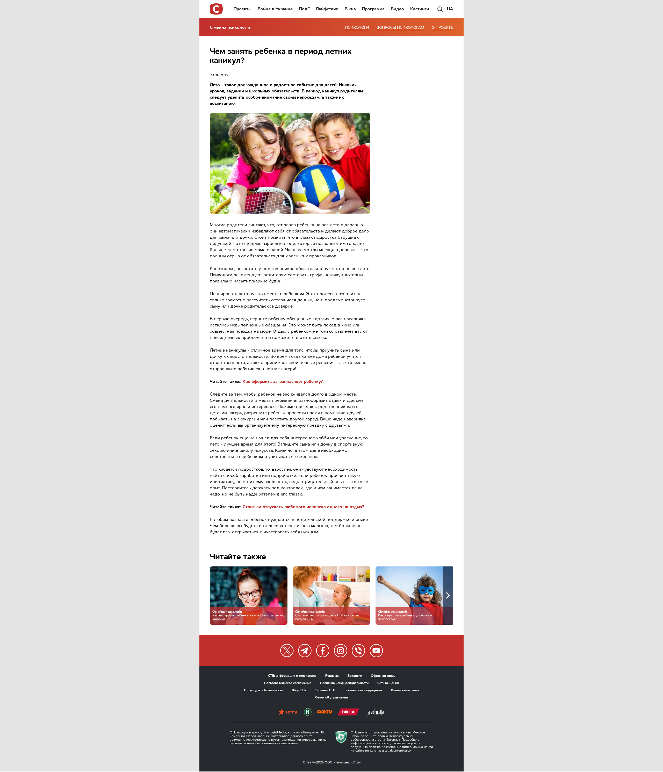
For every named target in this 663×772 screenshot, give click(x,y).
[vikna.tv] (348, 712)
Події (304, 8)
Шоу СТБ (299, 690)
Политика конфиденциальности (344, 683)
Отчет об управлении (331, 697)
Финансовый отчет (405, 690)
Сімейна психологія (230, 27)
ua (450, 8)
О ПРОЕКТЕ (442, 27)
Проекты (242, 8)
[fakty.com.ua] (324, 712)
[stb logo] (216, 9)
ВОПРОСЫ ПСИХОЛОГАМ (400, 27)
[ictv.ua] (288, 712)
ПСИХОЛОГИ (357, 27)
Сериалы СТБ (325, 690)
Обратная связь (383, 676)
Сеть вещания (388, 683)
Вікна (350, 8)
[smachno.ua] (376, 712)
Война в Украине (275, 8)
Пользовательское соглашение (287, 683)
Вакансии (355, 676)
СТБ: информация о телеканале (292, 676)
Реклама (332, 676)
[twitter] (287, 650)
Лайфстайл (327, 8)
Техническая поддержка (363, 690)
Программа (373, 8)
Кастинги (419, 8)
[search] (440, 9)
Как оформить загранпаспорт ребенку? (283, 381)
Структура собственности (263, 690)
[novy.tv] (308, 712)
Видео (397, 8)
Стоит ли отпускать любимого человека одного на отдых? (303, 506)
